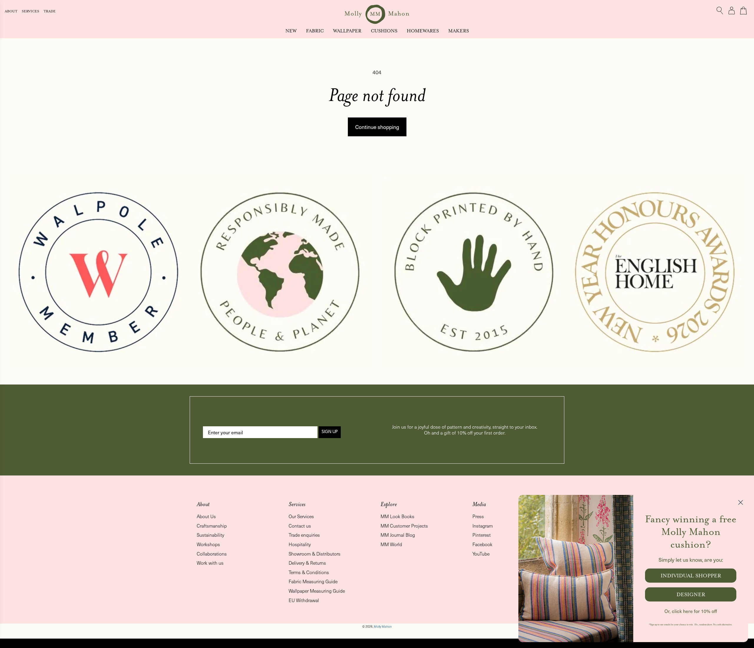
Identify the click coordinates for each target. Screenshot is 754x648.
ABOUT (11, 11)
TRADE (50, 11)
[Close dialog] (740, 502)
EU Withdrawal (304, 600)
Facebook (482, 544)
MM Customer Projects (404, 526)
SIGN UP (330, 432)
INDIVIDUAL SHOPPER (691, 575)
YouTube (481, 554)
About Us (206, 516)
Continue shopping (377, 126)
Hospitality (300, 544)
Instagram (482, 526)
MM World (391, 544)
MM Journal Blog (398, 535)
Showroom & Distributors (314, 554)
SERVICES (31, 11)
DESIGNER (691, 594)
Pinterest (481, 535)
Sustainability (210, 535)
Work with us (210, 563)
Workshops (208, 544)
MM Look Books (397, 516)
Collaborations (212, 554)
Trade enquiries (304, 535)
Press (478, 516)
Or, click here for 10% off (690, 611)
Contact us (300, 526)
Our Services (301, 516)
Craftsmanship (212, 526)
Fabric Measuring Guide (313, 581)
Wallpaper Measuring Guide (317, 591)
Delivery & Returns (307, 563)
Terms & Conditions (309, 572)
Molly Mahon (383, 626)
